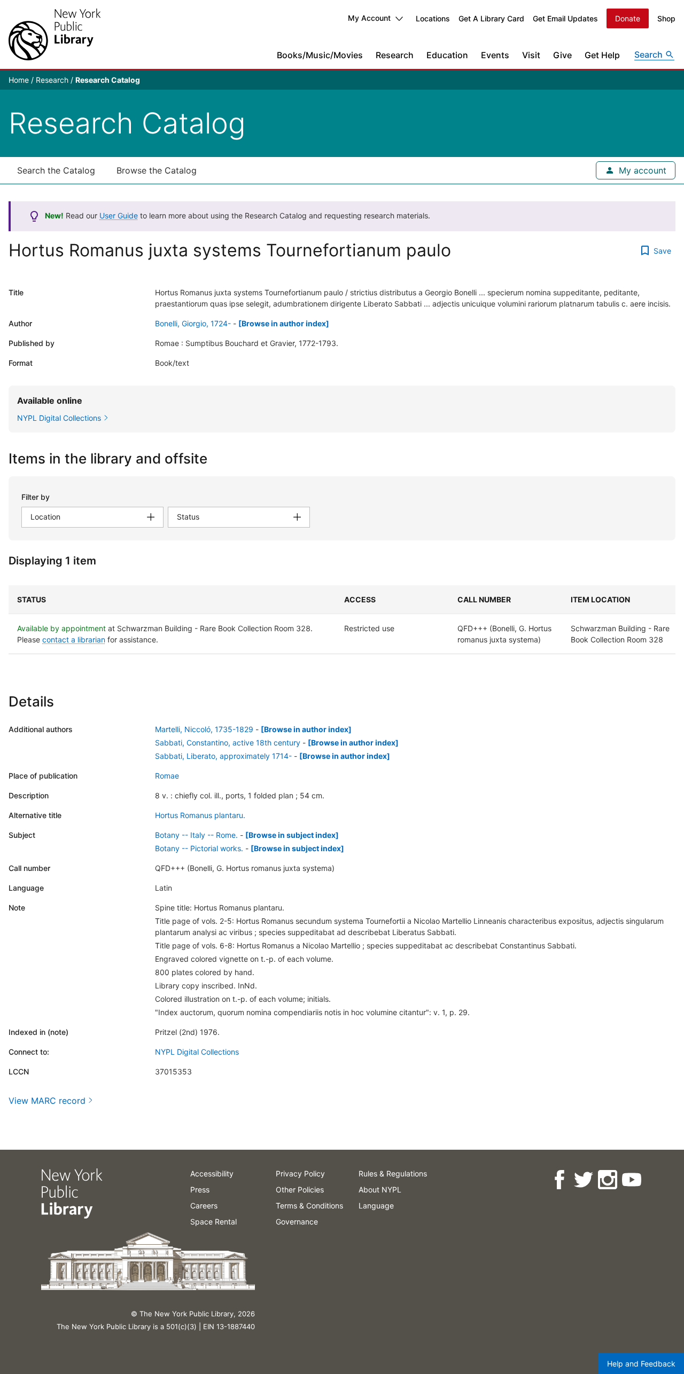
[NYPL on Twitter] (582, 1180)
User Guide (118, 215)
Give (562, 55)
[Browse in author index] (283, 323)
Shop (666, 18)
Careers (203, 1205)
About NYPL (380, 1189)
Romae (167, 775)
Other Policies (300, 1189)
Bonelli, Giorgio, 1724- (193, 323)
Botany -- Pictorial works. (199, 848)
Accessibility (212, 1173)
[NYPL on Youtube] (630, 1180)
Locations (433, 18)
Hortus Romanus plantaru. (200, 815)
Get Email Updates (565, 18)
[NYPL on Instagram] (606, 1180)
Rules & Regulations (393, 1173)
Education (447, 55)
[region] (342, 620)
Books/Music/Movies (320, 55)
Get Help (602, 55)
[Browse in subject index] (292, 834)
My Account (369, 17)
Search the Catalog (56, 170)
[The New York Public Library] (54, 34)
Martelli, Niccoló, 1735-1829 (204, 729)
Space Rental (213, 1221)
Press (199, 1189)
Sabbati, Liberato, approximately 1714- (223, 755)
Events (495, 55)
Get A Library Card (491, 18)
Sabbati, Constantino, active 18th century (227, 742)
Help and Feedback (641, 1363)
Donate (627, 18)
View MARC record (47, 1100)
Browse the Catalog (156, 170)
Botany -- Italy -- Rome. (196, 834)
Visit (531, 55)
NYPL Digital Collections (197, 1051)
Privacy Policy (300, 1173)
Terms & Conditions (309, 1205)
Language (376, 1205)
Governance (297, 1221)
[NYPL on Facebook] (558, 1180)
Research (395, 55)
